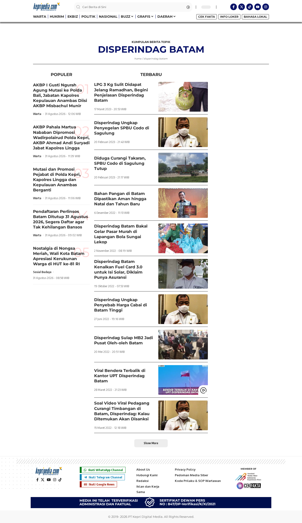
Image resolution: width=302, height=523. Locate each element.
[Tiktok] (249, 7)
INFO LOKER (229, 16)
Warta (37, 114)
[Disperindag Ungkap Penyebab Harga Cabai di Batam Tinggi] (183, 309)
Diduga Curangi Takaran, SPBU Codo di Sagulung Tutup (120, 163)
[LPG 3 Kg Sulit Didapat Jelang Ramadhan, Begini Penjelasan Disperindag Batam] (183, 97)
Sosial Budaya (42, 272)
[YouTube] (49, 480)
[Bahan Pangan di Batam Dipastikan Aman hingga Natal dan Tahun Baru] (183, 203)
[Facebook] (37, 480)
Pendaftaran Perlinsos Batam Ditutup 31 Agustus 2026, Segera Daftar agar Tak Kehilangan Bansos (60, 219)
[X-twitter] (241, 7)
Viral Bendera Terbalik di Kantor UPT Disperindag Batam (119, 375)
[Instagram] (265, 7)
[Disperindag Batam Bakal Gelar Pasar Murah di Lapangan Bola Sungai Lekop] (183, 238)
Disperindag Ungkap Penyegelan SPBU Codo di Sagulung (121, 127)
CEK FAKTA (206, 16)
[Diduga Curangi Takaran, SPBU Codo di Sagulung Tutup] (183, 167)
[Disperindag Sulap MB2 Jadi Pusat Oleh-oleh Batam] (183, 344)
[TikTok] (60, 480)
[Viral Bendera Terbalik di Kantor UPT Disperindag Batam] (183, 380)
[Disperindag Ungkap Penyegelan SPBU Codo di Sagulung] (183, 132)
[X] (43, 480)
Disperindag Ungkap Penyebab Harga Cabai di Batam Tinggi (120, 304)
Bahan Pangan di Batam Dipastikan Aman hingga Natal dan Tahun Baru (120, 198)
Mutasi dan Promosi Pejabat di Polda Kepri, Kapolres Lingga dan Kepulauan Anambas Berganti (56, 179)
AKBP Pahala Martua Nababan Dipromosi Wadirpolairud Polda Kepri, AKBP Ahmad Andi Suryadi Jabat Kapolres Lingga (61, 137)
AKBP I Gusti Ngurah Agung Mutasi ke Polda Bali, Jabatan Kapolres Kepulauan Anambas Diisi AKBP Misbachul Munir (60, 95)
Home (138, 58)
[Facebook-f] (233, 7)
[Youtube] (257, 7)
